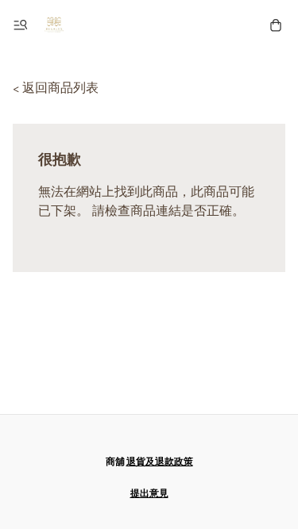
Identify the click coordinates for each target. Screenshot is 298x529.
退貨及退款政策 (159, 462)
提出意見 (149, 494)
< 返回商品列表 (56, 88)
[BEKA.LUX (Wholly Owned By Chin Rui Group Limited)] (54, 25)
